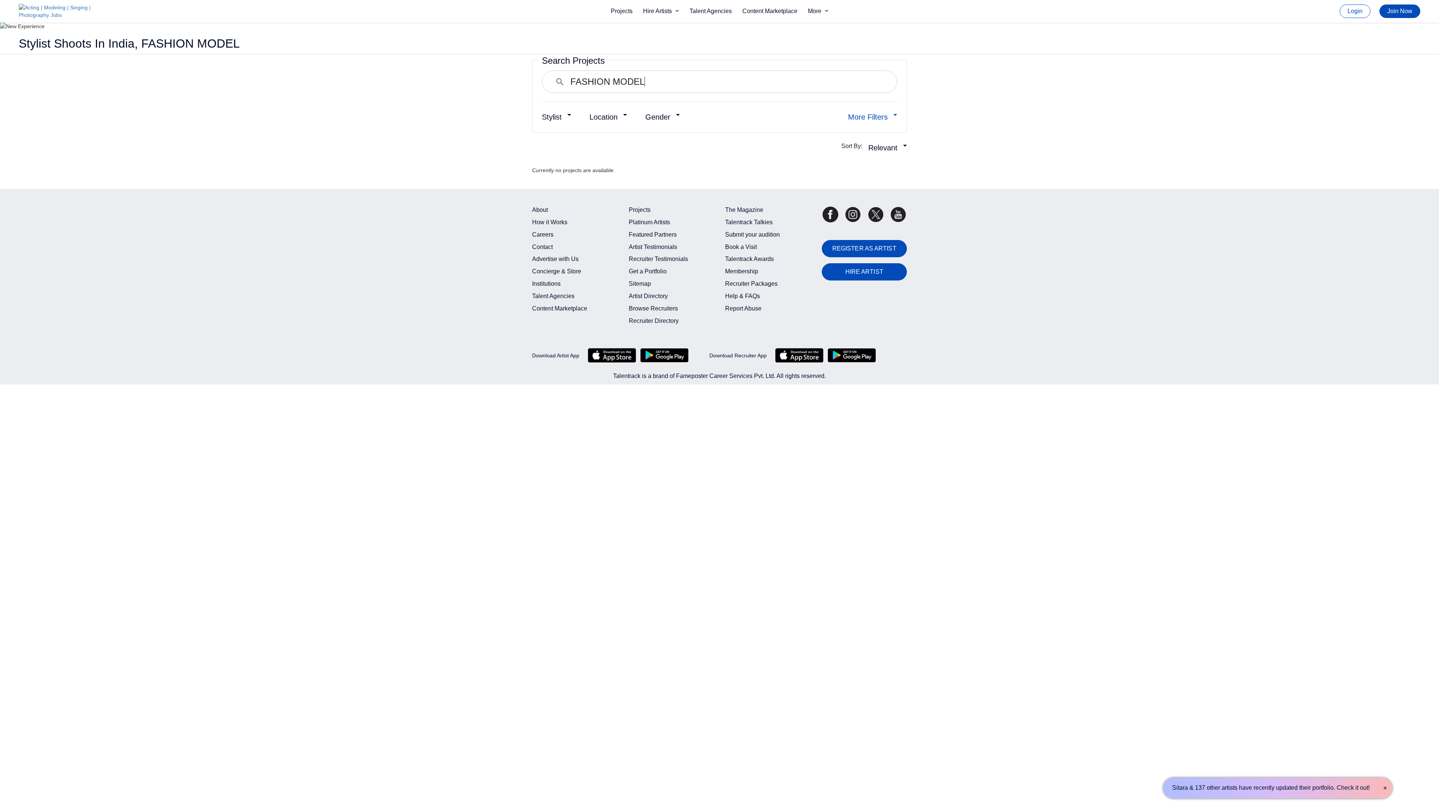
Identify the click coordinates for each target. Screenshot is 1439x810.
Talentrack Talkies (749, 222)
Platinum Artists (649, 222)
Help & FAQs (742, 296)
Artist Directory (648, 296)
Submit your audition (752, 234)
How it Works (549, 222)
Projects (622, 11)
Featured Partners (653, 234)
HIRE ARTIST (864, 271)
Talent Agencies (711, 11)
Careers (542, 234)
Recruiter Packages (751, 283)
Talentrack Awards (749, 259)
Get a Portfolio (648, 271)
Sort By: (854, 146)
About (540, 210)
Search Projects (573, 61)
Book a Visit (741, 247)
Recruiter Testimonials (658, 259)
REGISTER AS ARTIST (864, 248)
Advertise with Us (555, 259)
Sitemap (640, 283)
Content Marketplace (769, 11)
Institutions (546, 283)
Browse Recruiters (653, 308)
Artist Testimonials (653, 247)
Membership (741, 271)
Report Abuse (743, 308)
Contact (542, 247)
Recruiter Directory (654, 321)
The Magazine (744, 210)
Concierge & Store (556, 271)
